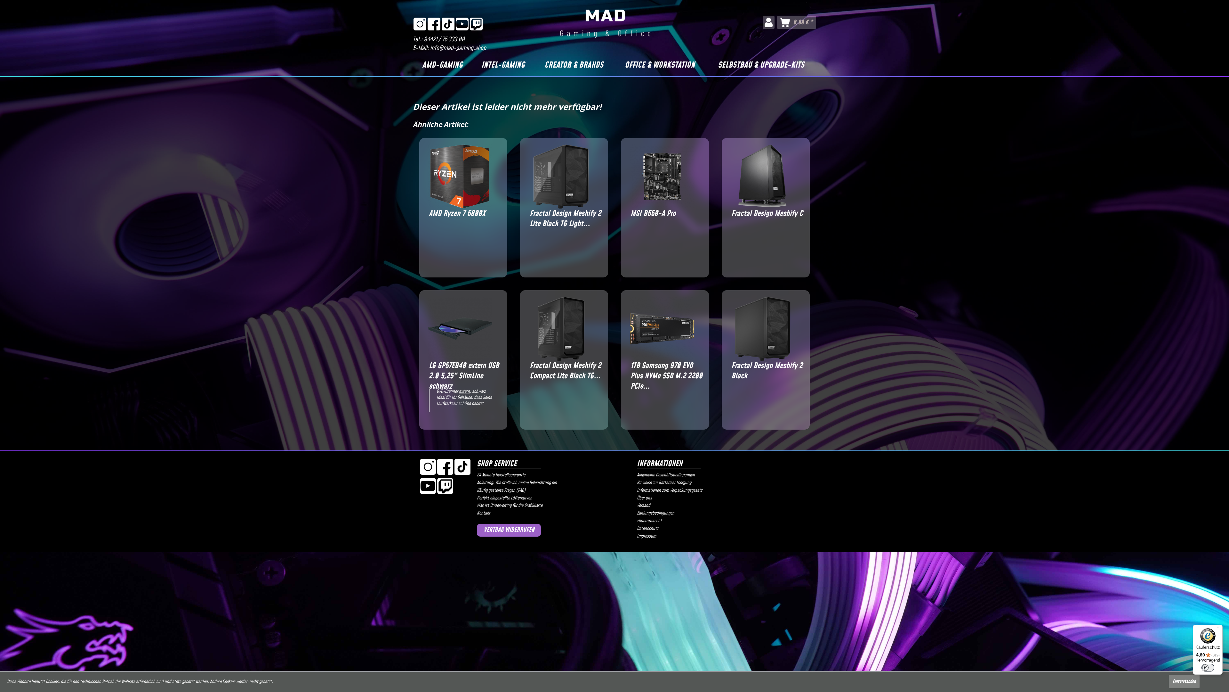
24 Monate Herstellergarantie (501, 475)
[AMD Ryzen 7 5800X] (460, 176)
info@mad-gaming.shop (458, 48)
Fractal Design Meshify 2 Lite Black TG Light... (565, 219)
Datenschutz (647, 528)
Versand (643, 505)
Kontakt (483, 513)
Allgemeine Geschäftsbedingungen (666, 475)
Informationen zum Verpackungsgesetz (669, 490)
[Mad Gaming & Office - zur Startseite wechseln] (605, 24)
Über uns (644, 498)
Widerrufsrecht (649, 521)
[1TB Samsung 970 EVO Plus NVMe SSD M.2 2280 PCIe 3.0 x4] (661, 329)
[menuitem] (769, 22)
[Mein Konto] (769, 22)
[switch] (1207, 667)
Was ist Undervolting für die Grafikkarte (509, 505)
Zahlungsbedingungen (655, 513)
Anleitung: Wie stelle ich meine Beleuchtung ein (517, 483)
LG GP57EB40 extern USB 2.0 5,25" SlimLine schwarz (464, 371)
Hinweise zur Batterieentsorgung (664, 483)
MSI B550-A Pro (653, 214)
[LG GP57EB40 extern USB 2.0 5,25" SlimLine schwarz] (460, 329)
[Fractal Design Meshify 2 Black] (762, 329)
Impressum (646, 536)
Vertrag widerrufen (509, 530)
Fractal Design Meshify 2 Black (767, 371)
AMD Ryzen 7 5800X (457, 214)
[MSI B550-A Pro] (661, 176)
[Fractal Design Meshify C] (762, 176)
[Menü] (1219, 628)
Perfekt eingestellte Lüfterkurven (504, 498)
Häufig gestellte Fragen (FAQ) (501, 490)
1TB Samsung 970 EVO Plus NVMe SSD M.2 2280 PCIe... (667, 371)
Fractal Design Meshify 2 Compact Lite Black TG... (565, 371)
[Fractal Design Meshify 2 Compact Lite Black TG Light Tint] (560, 329)
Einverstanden (1184, 681)
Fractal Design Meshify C (767, 214)
